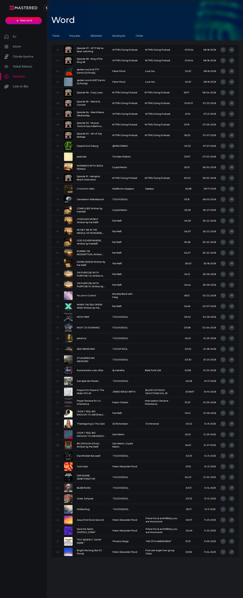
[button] (46, 8)
